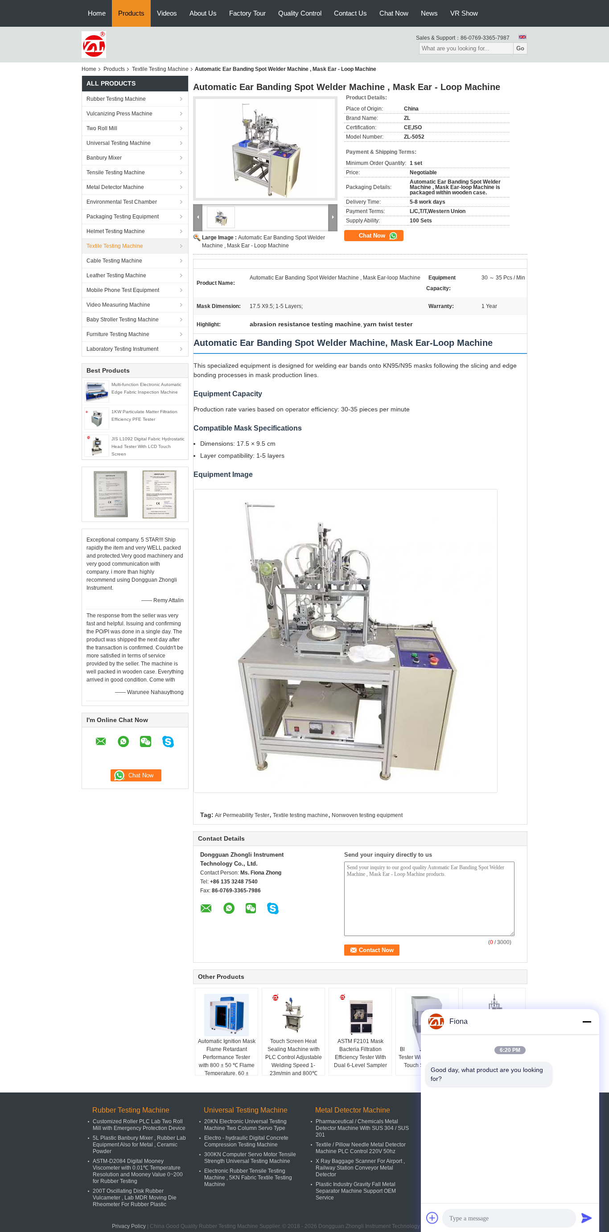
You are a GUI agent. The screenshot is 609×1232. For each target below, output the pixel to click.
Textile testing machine (300, 815)
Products (131, 13)
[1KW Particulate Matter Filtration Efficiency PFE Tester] (97, 418)
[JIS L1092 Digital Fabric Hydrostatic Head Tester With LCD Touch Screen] (96, 445)
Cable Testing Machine (114, 261)
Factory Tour (247, 13)
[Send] (587, 1218)
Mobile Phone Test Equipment (122, 290)
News (429, 13)
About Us (203, 13)
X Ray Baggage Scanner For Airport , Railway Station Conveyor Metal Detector (360, 1168)
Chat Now (393, 13)
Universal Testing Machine (118, 143)
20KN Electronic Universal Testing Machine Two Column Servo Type (245, 1124)
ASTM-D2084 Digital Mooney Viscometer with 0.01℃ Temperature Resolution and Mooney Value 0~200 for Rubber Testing (138, 1171)
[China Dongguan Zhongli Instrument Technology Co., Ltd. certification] (110, 494)
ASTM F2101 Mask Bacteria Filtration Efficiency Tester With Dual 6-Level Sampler (360, 1053)
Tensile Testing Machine (115, 172)
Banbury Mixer (104, 158)
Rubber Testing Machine (116, 99)
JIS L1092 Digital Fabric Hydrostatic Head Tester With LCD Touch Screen (148, 446)
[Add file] (432, 1218)
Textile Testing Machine (160, 69)
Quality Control (299, 13)
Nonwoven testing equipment (367, 815)
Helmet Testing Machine (115, 231)
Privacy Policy (129, 1226)
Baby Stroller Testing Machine (122, 319)
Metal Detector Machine (115, 187)
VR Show (464, 13)
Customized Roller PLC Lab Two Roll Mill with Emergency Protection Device (139, 1124)
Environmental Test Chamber (121, 202)
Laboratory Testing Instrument (122, 349)
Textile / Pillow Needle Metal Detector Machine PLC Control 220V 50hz (361, 1148)
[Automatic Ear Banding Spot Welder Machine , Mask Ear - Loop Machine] (265, 148)
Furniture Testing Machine (117, 334)
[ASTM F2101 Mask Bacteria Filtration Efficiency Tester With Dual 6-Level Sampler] (360, 1015)
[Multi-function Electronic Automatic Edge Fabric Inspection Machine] (97, 391)
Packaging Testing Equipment (122, 217)
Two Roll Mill (101, 128)
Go (520, 48)
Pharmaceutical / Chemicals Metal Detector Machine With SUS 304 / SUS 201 (362, 1128)
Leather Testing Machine (116, 275)
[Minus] (586, 1021)
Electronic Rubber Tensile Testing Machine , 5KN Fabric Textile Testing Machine (248, 1177)
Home (97, 13)
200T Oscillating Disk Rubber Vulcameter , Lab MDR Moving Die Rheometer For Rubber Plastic (135, 1197)
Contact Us (350, 13)
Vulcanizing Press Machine (119, 114)
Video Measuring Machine (118, 305)
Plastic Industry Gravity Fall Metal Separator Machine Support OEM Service (356, 1191)
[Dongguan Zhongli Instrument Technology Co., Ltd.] (94, 44)
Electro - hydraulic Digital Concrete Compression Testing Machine (246, 1141)
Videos (167, 13)
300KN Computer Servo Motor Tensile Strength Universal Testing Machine (250, 1157)
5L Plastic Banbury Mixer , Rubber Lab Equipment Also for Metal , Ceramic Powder (139, 1144)
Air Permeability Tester (242, 815)
